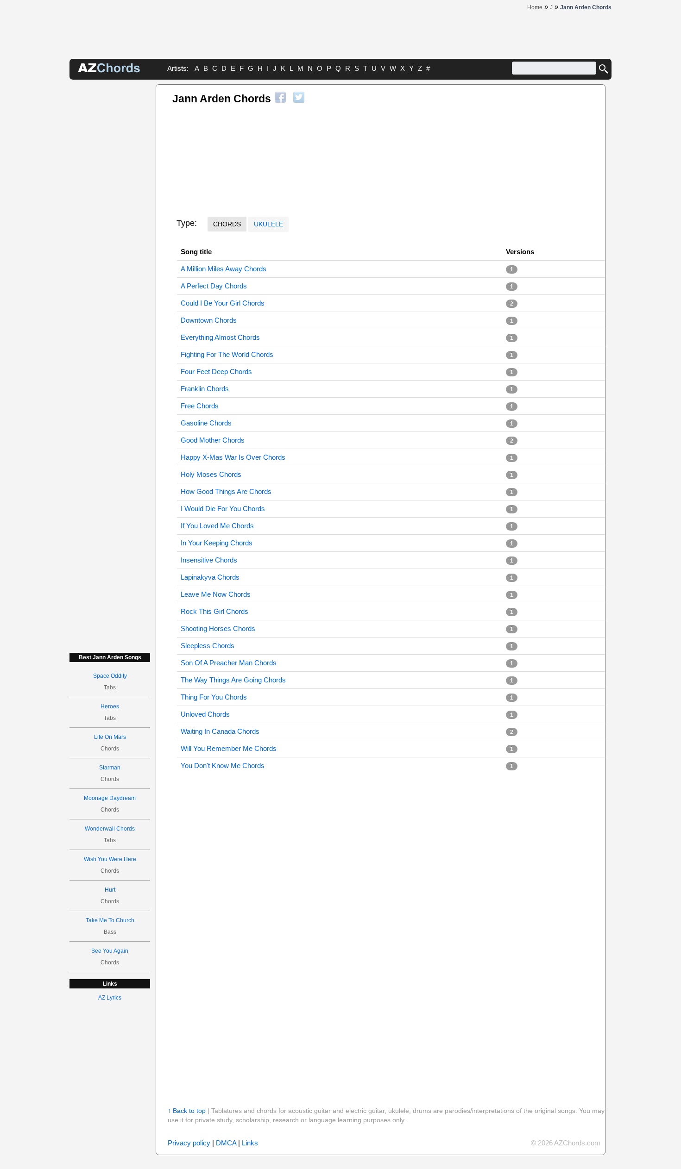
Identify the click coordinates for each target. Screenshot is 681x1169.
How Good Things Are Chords (226, 491)
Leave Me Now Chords (216, 594)
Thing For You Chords (214, 697)
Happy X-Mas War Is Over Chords (233, 457)
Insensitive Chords (209, 560)
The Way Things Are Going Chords (233, 680)
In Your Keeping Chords (216, 543)
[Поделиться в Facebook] (280, 97)
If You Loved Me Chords (217, 526)
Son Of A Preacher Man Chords (229, 663)
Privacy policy (189, 1143)
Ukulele (268, 224)
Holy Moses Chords (211, 474)
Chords (227, 224)
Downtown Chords (209, 320)
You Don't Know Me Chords (223, 765)
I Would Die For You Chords (223, 509)
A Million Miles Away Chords (223, 269)
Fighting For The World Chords (227, 354)
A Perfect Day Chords (214, 286)
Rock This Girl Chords (214, 611)
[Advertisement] (110, 223)
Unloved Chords (205, 714)
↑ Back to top (187, 1110)
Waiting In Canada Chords (220, 731)
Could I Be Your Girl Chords (223, 303)
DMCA (226, 1143)
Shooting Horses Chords (218, 628)
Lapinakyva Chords (210, 577)
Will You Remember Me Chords (229, 748)
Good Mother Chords (213, 440)
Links (250, 1143)
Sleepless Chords (207, 646)
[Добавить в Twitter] (298, 97)
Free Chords (200, 406)
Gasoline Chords (206, 423)
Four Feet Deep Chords (216, 371)
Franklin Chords (205, 389)
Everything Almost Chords (220, 337)
